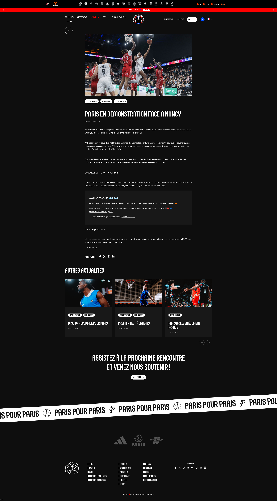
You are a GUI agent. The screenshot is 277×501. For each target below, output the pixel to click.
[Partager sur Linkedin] (113, 256)
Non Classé (106, 101)
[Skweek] (205, 467)
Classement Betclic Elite (97, 476)
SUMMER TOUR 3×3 (119, 17)
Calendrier (69, 17)
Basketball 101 (124, 476)
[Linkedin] (188, 467)
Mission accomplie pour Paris (88, 323)
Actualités (94, 17)
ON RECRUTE (122, 480)
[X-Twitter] (179, 467)
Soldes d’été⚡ (138, 10)
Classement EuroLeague (96, 480)
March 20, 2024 (128, 217)
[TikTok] (196, 467)
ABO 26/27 (70, 21)
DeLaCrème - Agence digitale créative (143, 494)
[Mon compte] (203, 19)
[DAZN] (201, 467)
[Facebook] (175, 467)
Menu (190, 19)
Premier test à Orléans (134, 323)
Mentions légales (150, 480)
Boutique (180, 19)
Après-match (92, 101)
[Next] (209, 342)
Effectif (90, 472)
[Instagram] (184, 467)
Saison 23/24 (121, 101)
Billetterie (168, 19)
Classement (82, 17)
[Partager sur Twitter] (104, 256)
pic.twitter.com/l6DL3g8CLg (101, 211)
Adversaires (123, 472)
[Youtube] (192, 467)
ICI (96, 247)
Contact (121, 484)
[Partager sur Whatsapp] (109, 256)
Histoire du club (124, 468)
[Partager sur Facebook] (100, 256)
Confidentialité (149, 476)
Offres (105, 17)
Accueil (90, 464)
